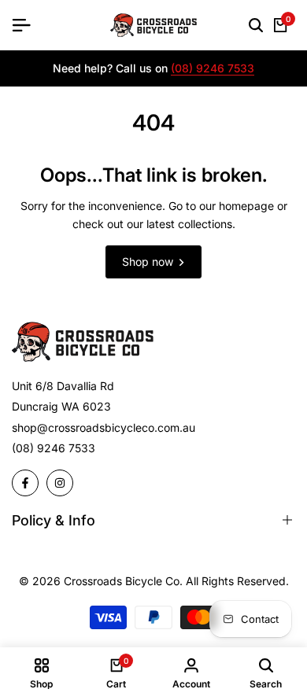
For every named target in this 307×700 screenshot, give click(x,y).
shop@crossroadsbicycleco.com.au (103, 427)
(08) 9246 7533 (212, 69)
